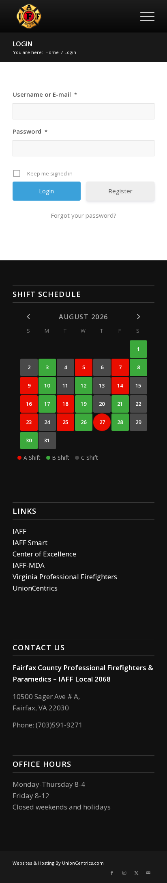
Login (22, 43)
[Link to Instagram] (124, 873)
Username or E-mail (45, 94)
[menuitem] (143, 16)
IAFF (19, 531)
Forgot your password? (83, 215)
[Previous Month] (29, 316)
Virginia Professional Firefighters (65, 576)
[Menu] (143, 16)
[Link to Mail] (148, 873)
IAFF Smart (30, 542)
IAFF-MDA (29, 565)
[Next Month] (138, 316)
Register (120, 191)
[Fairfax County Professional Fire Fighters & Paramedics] (69, 16)
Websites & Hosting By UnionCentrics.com (58, 863)
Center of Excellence (44, 553)
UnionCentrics (35, 588)
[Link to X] (136, 873)
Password (30, 131)
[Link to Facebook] (112, 873)
